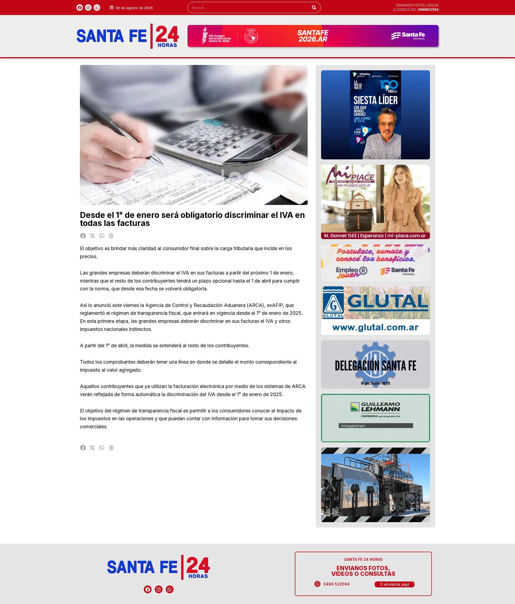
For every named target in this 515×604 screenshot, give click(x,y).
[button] (83, 235)
